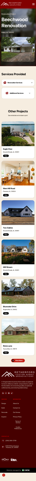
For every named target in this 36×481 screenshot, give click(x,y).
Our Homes (16, 412)
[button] (33, 4)
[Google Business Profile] (2, 393)
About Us (16, 403)
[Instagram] (5, 393)
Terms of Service (18, 422)
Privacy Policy (17, 417)
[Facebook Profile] (8, 393)
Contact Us (16, 408)
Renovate (4, 412)
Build (3, 408)
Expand (3, 417)
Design (3, 403)
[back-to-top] (3, 475)
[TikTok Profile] (11, 393)
